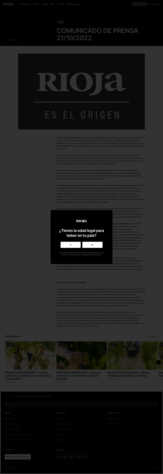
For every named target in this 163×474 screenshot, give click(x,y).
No (92, 245)
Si (70, 245)
